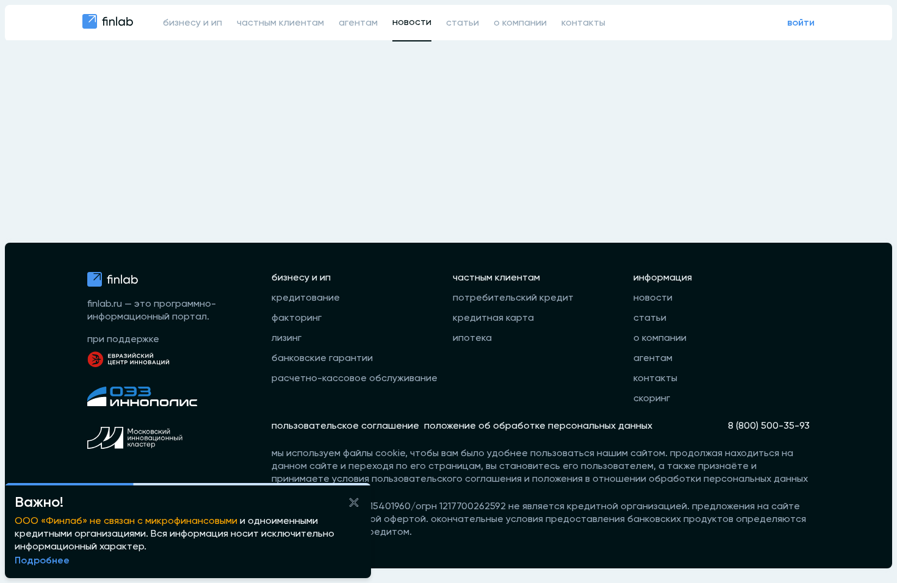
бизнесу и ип (192, 23)
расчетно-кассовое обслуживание (355, 379)
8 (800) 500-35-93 (769, 426)
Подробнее (42, 561)
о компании (520, 23)
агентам (358, 23)
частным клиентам (280, 23)
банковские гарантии (322, 358)
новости (411, 22)
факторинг (297, 318)
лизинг (286, 338)
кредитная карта (493, 318)
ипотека (472, 338)
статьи (462, 23)
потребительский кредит (513, 298)
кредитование (306, 298)
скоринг (651, 399)
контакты (583, 23)
